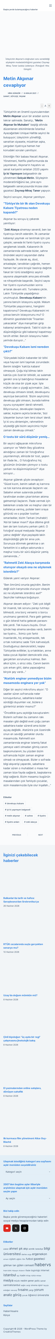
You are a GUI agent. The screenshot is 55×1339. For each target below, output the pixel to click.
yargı (31, 1290)
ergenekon (39, 1254)
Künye (6, 1315)
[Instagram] (24, 1228)
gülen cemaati (25, 1265)
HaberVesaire (10, 1311)
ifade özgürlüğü (33, 1270)
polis (37, 1280)
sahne (29, 815)
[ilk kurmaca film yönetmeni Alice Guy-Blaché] (27, 1118)
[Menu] (50, 5)
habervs (43, 1264)
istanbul (9, 1275)
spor (40, 1285)
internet (45, 1270)
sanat (43, 1281)
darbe (24, 1254)
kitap (28, 1275)
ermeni (6, 1259)
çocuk (24, 1295)
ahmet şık (16, 1248)
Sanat (6, 96)
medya (8, 1280)
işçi (18, 1276)
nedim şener (27, 1280)
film (23, 1259)
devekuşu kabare (14, 803)
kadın (23, 1275)
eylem (12, 1259)
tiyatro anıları (12, 822)
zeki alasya (30, 822)
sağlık (23, 1285)
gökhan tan (9, 1265)
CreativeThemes (12, 1331)
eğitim (19, 1259)
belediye (39, 1249)
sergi (28, 1285)
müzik (17, 1281)
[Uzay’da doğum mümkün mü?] (27, 974)
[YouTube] (7, 1228)
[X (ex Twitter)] (16, 1228)
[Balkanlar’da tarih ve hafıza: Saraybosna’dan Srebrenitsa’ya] (27, 879)
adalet (6, 1249)
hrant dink (7, 1271)
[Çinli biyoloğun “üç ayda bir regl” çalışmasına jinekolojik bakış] (27, 1019)
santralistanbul (11, 1285)
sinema (34, 1285)
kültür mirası (36, 1276)
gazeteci (39, 1259)
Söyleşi (14, 96)
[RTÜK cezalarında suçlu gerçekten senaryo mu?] (27, 925)
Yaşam (22, 96)
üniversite (43, 1295)
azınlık (32, 1249)
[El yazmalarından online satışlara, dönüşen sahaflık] (27, 1067)
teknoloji (14, 1290)
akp (25, 1248)
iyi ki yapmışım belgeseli (17, 809)
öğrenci (32, 1295)
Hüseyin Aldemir (18, 1271)
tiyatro (42, 815)
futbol (29, 1258)
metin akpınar (12, 815)
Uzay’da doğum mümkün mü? (20, 995)
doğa (29, 1254)
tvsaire (23, 1290)
